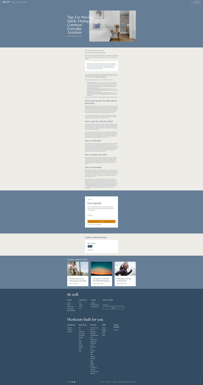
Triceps (91, 345)
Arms (80, 339)
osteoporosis (103, 77)
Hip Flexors (92, 356)
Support (80, 304)
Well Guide (93, 302)
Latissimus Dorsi (93, 339)
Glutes (91, 337)
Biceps (91, 362)
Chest (80, 348)
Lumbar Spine (81, 331)
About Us (69, 302)
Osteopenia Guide (94, 306)
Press (80, 308)
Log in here (99, 224)
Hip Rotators (92, 333)
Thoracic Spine (82, 333)
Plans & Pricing (70, 306)
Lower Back (92, 369)
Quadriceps (92, 358)
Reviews (69, 304)
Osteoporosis (70, 329)
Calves (91, 360)
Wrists (80, 350)
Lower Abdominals (94, 335)
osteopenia (97, 77)
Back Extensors (93, 341)
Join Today (197, 2)
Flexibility (104, 329)
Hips (80, 327)
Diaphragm (92, 350)
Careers (80, 306)
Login (192, 2)
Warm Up (104, 327)
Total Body (81, 346)
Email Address (90, 215)
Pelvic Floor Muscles (94, 371)
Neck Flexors (93, 346)
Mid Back (92, 364)
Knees (80, 341)
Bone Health (116, 330)
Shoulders (81, 337)
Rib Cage (80, 345)
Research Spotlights (71, 310)
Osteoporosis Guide (95, 304)
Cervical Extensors (94, 327)
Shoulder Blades (93, 367)
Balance (103, 333)
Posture (103, 335)
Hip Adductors (93, 343)
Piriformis (92, 329)
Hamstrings (92, 373)
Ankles (80, 343)
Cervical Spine (81, 335)
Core (80, 329)
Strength (104, 331)
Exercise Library (70, 308)
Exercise (69, 36)
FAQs (80, 302)
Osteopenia (69, 327)
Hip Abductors (93, 331)
